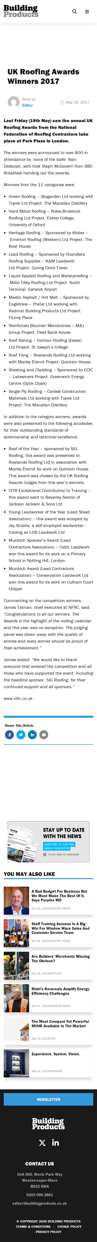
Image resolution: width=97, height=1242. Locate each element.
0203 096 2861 (39, 1194)
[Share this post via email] (43, 734)
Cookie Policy (69, 1226)
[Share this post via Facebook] (9, 734)
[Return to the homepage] (21, 11)
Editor (27, 105)
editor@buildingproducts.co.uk (39, 1203)
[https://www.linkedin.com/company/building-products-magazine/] (55, 1143)
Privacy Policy (48, 1231)
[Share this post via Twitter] (20, 734)
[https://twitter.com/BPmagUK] (42, 1143)
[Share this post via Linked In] (32, 734)
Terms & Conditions (33, 1226)
